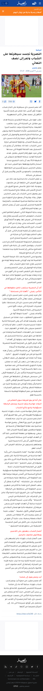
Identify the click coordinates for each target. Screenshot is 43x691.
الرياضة (38, 50)
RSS (34, 679)
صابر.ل (34, 68)
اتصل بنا (36, 676)
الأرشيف (10, 676)
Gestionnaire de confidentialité (19, 679)
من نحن (11, 672)
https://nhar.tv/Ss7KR (25, 614)
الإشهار (20, 672)
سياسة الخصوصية (23, 676)
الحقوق (30, 683)
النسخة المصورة (32, 672)
